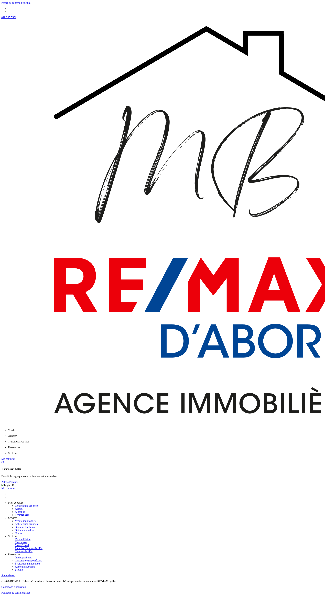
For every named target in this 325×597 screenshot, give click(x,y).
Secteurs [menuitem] (12, 453)
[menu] (166, 430)
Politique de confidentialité (15, 592)
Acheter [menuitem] (12, 435)
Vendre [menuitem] (12, 430)
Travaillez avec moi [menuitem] (18, 441)
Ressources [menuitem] (14, 447)
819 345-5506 (8, 17)
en (2, 461)
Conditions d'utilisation (13, 586)
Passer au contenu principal (15, 2)
